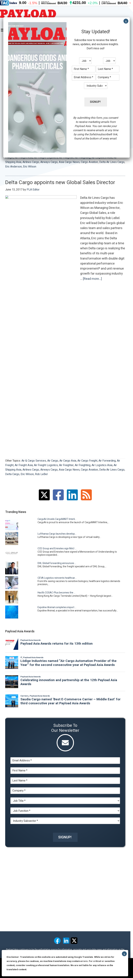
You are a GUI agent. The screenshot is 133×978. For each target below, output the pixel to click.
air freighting (82, 465)
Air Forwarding (107, 461)
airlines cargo (31, 162)
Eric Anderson (13, 167)
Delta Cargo (12, 474)
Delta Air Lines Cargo (112, 162)
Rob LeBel (41, 474)
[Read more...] (92, 278)
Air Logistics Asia (102, 465)
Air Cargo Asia (67, 461)
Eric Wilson (29, 167)
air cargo (52, 461)
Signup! (65, 837)
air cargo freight (87, 461)
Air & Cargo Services (33, 461)
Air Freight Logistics (46, 465)
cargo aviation (89, 162)
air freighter (66, 465)
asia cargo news (69, 162)
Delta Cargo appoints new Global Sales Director (60, 182)
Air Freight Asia (24, 465)
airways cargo (49, 162)
